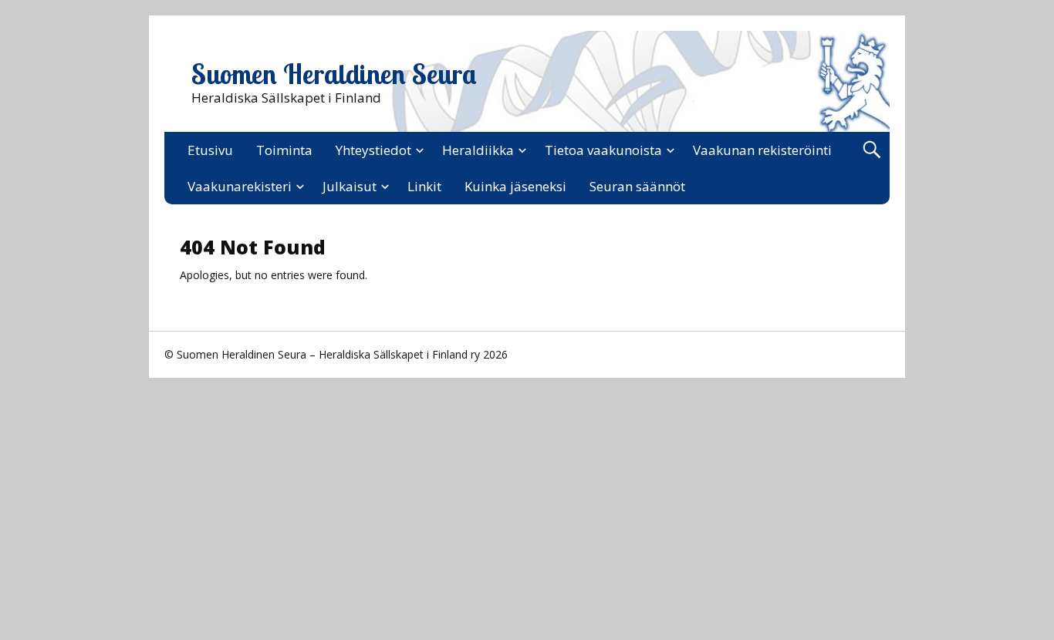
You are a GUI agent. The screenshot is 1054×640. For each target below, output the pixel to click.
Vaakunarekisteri (239, 186)
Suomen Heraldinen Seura (334, 74)
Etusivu (210, 150)
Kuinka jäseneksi (515, 186)
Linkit (424, 186)
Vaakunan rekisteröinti (762, 150)
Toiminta (284, 150)
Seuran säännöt (637, 186)
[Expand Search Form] (871, 150)
